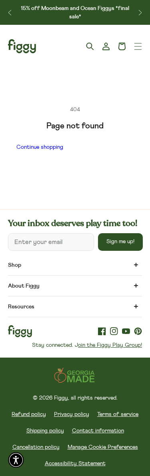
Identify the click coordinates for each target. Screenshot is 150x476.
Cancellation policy (36, 447)
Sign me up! (120, 241)
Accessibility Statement (75, 463)
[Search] (90, 46)
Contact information (98, 431)
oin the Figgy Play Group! (110, 345)
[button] (122, 46)
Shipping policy (45, 431)
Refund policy (29, 414)
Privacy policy (71, 414)
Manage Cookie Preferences (103, 447)
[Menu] (138, 46)
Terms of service (117, 414)
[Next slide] (140, 13)
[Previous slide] (10, 13)
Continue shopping (39, 147)
